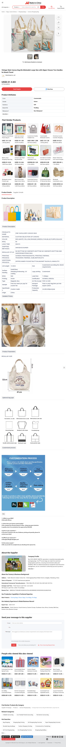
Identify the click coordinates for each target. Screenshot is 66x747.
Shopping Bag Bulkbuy (40, 730)
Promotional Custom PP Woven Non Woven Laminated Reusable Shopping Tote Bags (45, 180)
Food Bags (28, 597)
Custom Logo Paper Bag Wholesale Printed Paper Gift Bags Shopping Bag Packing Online (20, 158)
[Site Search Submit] (43, 7)
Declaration (49, 742)
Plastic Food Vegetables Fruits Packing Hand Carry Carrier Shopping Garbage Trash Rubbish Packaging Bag (32, 158)
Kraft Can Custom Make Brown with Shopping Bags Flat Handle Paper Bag (19, 137)
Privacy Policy (58, 742)
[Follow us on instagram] (57, 736)
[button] (2, 2)
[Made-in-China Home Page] (33, 2)
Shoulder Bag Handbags (9, 726)
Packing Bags (14, 597)
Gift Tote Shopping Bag (8, 730)
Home (3, 12)
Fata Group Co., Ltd (10, 75)
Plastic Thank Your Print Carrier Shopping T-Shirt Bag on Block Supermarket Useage (58, 158)
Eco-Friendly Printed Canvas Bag (25, 715)
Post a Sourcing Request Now (46, 645)
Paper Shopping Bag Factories (52, 722)
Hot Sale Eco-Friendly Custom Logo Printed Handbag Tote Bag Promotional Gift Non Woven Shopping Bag (45, 158)
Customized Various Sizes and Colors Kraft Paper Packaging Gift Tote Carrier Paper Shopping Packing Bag (32, 180)
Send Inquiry (17, 89)
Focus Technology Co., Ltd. (22, 742)
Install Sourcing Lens (9, 739)
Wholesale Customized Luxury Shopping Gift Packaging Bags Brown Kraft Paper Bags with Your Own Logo (58, 180)
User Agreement (41, 742)
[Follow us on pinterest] (62, 736)
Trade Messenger (27, 736)
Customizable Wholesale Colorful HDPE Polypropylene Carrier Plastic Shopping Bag (45, 137)
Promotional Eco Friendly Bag (42, 726)
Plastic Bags (22, 597)
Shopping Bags (22, 12)
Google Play (15, 736)
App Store (5, 736)
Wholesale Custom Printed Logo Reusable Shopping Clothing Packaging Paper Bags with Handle (7, 180)
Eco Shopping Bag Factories (25, 730)
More (3, 733)
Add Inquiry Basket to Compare (33, 62)
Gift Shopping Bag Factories (35, 722)
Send (14, 645)
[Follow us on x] (55, 736)
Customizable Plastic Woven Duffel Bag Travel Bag (19, 671)
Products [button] (16, 7)
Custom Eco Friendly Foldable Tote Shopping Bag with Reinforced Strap (32, 137)
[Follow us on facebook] (53, 736)
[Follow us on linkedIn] (47, 739)
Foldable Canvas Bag (8, 715)
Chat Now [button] (50, 89)
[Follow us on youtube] (60, 736)
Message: (8, 631)
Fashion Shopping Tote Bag (25, 726)
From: (9, 623)
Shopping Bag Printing (18, 722)
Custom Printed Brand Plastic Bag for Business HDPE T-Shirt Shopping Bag (7, 137)
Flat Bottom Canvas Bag (42, 715)
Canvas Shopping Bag (33, 12)
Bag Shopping (6, 722)
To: (9, 627)
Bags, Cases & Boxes (11, 12)
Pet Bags (34, 597)
